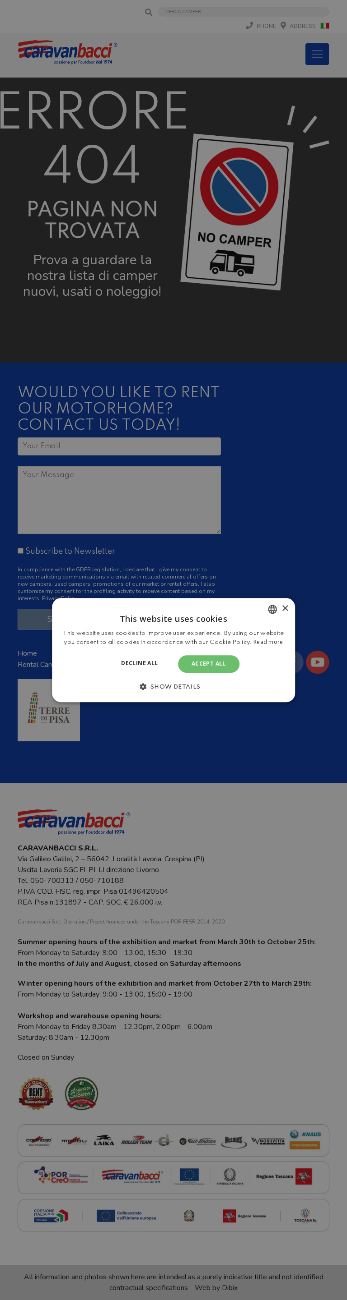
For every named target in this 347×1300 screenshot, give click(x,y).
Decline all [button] (139, 663)
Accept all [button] (209, 664)
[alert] (173, 650)
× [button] (284, 608)
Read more (268, 642)
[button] (173, 686)
